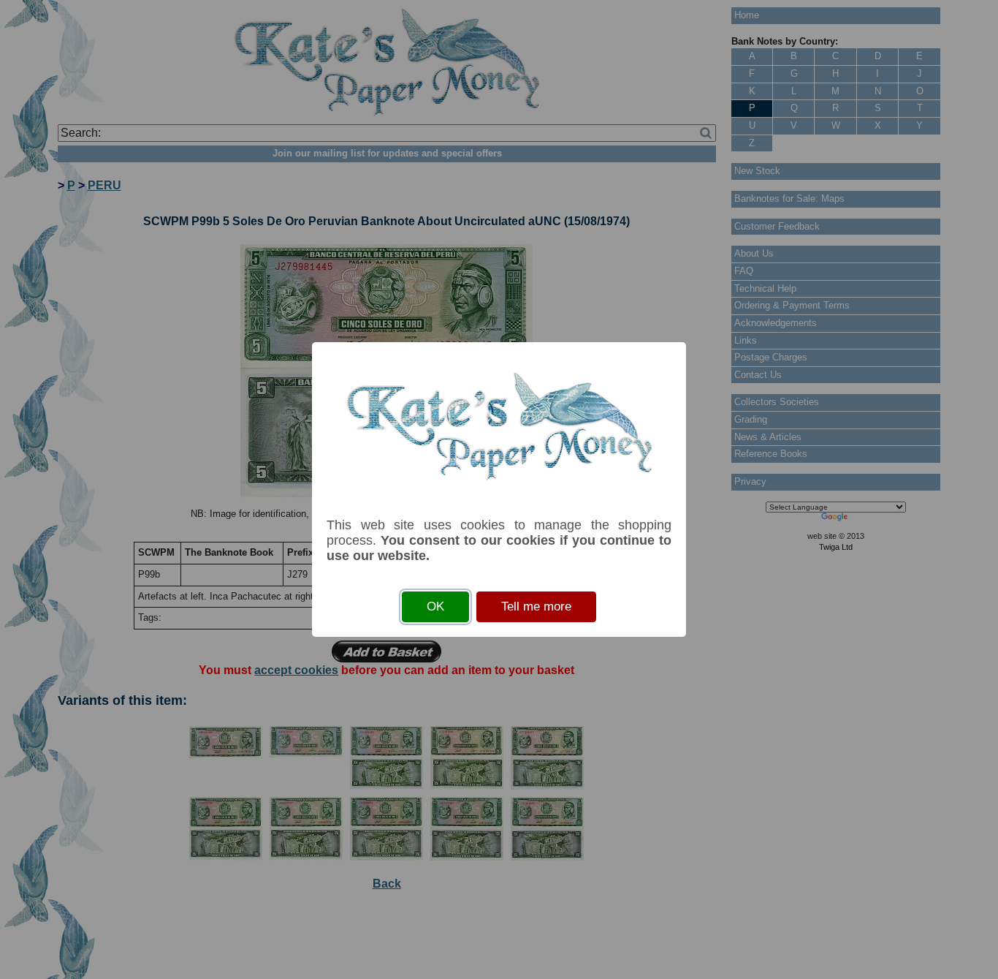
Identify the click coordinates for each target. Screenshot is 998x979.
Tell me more (536, 606)
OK (435, 606)
